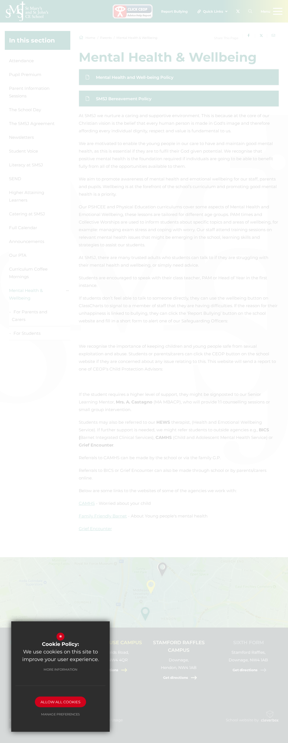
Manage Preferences (60, 714)
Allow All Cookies (60, 702)
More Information (60, 669)
